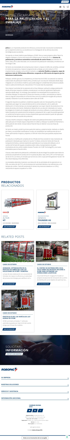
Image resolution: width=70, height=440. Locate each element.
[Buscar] (64, 7)
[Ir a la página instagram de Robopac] (40, 410)
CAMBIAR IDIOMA (35, 405)
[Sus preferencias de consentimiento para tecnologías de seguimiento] (67, 437)
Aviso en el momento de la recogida (35, 438)
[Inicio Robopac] (7, 7)
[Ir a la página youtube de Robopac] (29, 410)
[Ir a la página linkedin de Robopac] (35, 410)
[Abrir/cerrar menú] (68, 7)
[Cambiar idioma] (60, 7)
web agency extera (35, 427)
